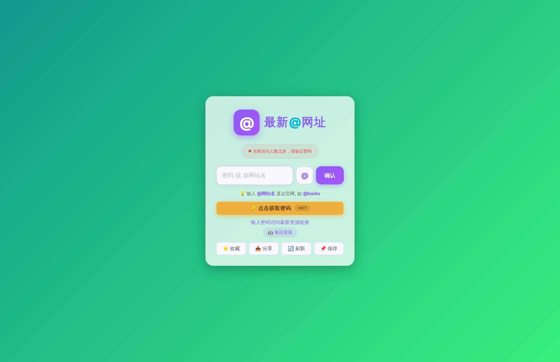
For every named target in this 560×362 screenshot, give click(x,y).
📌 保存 (328, 248)
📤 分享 (263, 248)
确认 (329, 175)
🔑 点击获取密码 (278, 208)
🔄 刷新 (296, 248)
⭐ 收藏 (231, 248)
